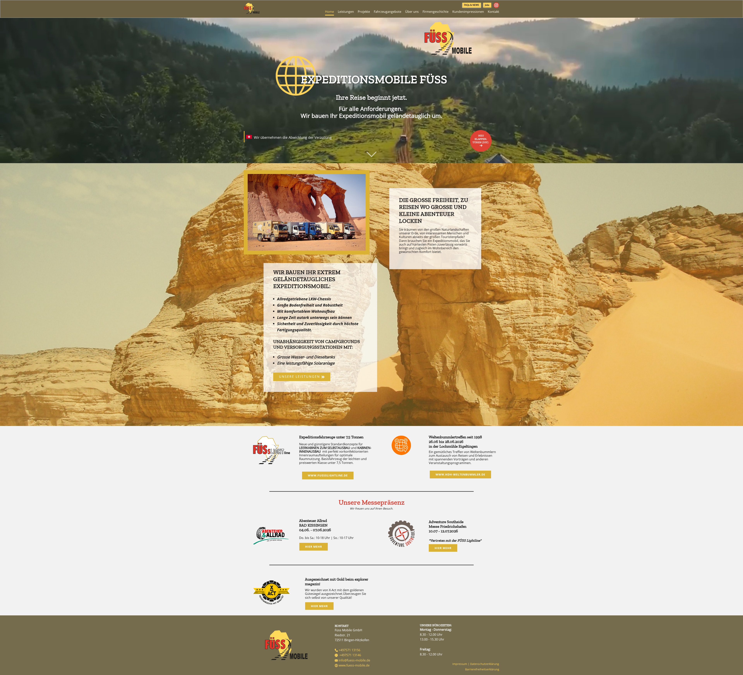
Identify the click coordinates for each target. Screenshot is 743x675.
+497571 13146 (350, 655)
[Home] (286, 645)
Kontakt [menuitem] (493, 11)
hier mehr (313, 546)
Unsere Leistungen (300, 376)
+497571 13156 (349, 650)
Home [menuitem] (329, 11)
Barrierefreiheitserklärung (482, 669)
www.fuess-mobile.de (354, 665)
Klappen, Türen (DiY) (481, 139)
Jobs (487, 5)
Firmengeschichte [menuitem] (436, 11)
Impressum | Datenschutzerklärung (475, 664)
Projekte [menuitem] (364, 11)
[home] (252, 8)
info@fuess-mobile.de (354, 660)
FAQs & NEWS (471, 5)
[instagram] (496, 5)
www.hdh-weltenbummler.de (460, 474)
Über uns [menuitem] (412, 11)
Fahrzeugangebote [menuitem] (387, 11)
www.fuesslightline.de (328, 475)
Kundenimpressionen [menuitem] (468, 11)
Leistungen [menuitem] (346, 11)
